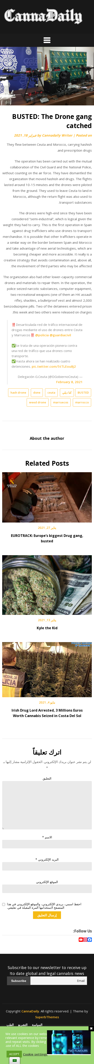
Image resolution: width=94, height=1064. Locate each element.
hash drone (18, 392)
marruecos (60, 402)
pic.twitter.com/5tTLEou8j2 (54, 366)
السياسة (37, 1024)
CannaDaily (30, 1011)
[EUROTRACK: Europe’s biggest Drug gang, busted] (47, 496)
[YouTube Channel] (81, 940)
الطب (10, 1024)
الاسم (47, 837)
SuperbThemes (47, 1017)
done (36, 392)
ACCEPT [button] (14, 1054)
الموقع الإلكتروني (47, 882)
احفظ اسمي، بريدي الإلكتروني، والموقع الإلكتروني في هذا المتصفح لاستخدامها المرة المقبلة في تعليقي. (44, 906)
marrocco (82, 402)
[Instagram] (85, 940)
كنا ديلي (66, 392)
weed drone (37, 402)
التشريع (23, 1024)
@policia (42, 335)
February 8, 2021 (69, 382)
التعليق (47, 778)
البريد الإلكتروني (47, 859)
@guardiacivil (60, 335)
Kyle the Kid (47, 628)
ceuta (51, 392)
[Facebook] (89, 940)
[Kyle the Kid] (47, 583)
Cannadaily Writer (57, 135)
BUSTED (83, 392)
